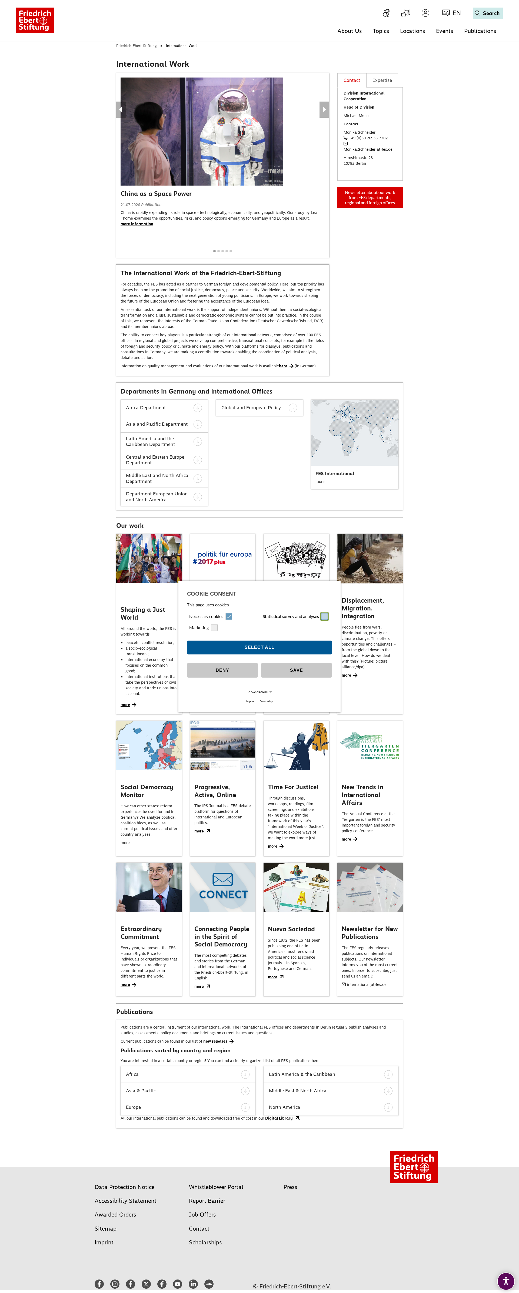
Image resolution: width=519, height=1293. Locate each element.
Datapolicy (266, 701)
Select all (259, 647)
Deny (222, 670)
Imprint (250, 701)
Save (296, 670)
